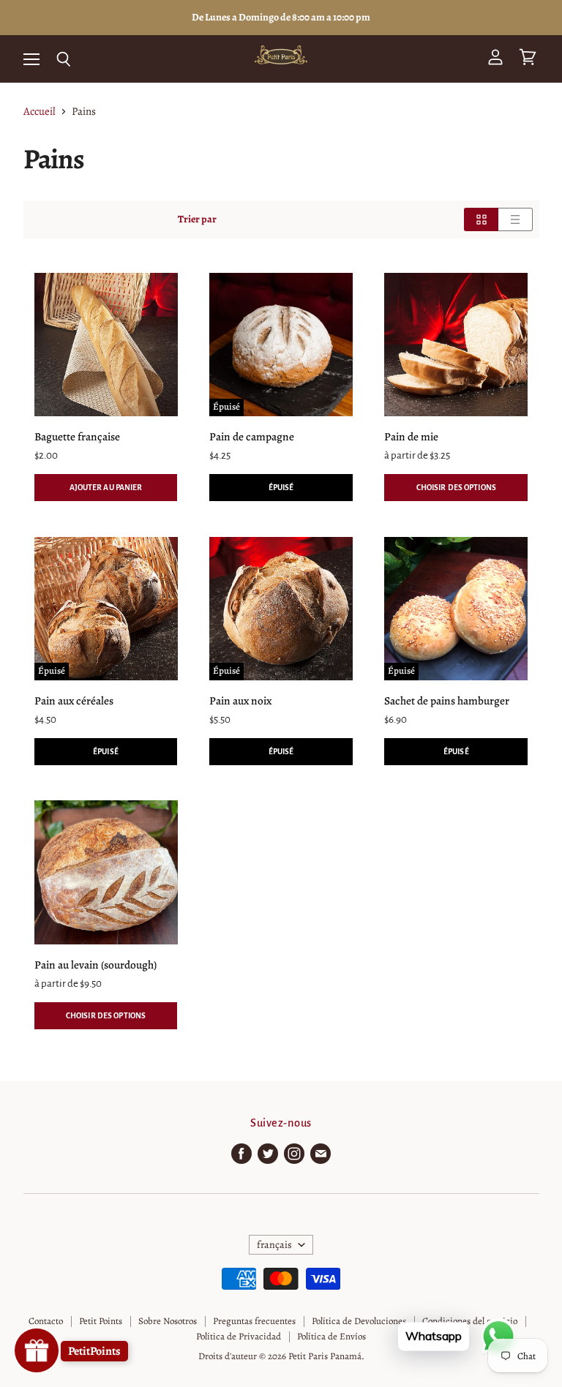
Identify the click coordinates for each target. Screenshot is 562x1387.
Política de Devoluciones (359, 1321)
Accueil (39, 111)
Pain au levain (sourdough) (95, 964)
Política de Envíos (331, 1336)
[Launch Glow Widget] (37, 1350)
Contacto (46, 1321)
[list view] (515, 219)
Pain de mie (411, 436)
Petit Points (100, 1321)
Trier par (197, 219)
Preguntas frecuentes (254, 1321)
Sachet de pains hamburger (446, 700)
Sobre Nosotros (167, 1321)
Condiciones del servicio (469, 1321)
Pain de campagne (251, 436)
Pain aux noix (240, 700)
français (274, 1245)
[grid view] (481, 219)
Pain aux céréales (73, 700)
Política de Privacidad (238, 1336)
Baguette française (77, 436)
